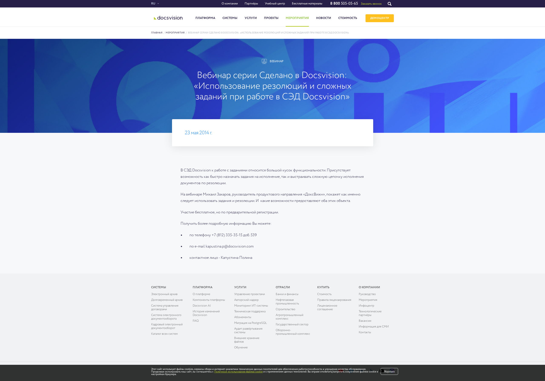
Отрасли (283, 287)
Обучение (241, 347)
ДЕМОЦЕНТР (379, 18)
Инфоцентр (366, 305)
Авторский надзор (246, 299)
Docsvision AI (202, 305)
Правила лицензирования (334, 299)
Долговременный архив (167, 299)
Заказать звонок (371, 3)
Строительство (285, 309)
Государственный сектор (292, 324)
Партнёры (251, 3)
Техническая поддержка (249, 311)
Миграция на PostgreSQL (250, 323)
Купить (323, 287)
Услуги (251, 18)
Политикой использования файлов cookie (238, 372)
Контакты (365, 332)
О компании (230, 3)
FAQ (196, 320)
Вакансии (365, 320)
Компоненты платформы (209, 299)
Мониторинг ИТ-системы (251, 305)
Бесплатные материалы (307, 3)
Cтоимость (324, 294)
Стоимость (347, 18)
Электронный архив (164, 294)
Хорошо (389, 371)
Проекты (271, 18)
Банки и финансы (287, 294)
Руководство (367, 294)
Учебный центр (275, 3)
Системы (229, 18)
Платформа (205, 18)
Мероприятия (297, 18)
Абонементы (242, 317)
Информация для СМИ (374, 326)
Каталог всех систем (164, 333)
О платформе (201, 294)
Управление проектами (249, 294)
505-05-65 (344, 4)
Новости (323, 18)
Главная (156, 33)
